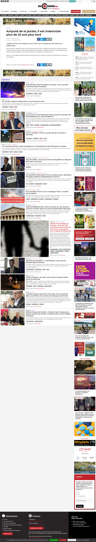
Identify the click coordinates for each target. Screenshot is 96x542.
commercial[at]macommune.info (36, 524)
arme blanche (29, 138)
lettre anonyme (40, 286)
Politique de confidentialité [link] (83, 540)
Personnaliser (71, 540)
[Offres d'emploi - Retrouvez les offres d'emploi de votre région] (84, 131)
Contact (5, 519)
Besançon (28, 131)
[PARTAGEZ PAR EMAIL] (47, 39)
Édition (50, 8)
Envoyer (79, 506)
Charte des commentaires (10, 523)
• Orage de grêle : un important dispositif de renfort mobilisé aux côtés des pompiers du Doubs (84, 58)
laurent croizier (38, 215)
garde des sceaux (66, 249)
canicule (28, 199)
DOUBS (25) (28, 157)
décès (11, 151)
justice (35, 286)
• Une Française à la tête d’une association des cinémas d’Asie (84, 78)
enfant (60, 249)
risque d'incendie (48, 199)
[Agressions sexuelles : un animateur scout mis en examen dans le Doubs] (13, 264)
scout (48, 269)
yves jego (41, 304)
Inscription (80, 238)
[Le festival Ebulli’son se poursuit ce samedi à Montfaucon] (84, 382)
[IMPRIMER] (50, 39)
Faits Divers (35, 131)
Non (79, 494)
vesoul (45, 183)
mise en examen (48, 286)
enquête (15, 151)
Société (62, 221)
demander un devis (36, 528)
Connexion (90, 238)
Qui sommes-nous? (8, 521)
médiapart (28, 304)
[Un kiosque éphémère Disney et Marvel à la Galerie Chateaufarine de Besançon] (84, 199)
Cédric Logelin (38, 269)
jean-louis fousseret (38, 321)
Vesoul (28, 173)
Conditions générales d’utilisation (12, 530)
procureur (67, 251)
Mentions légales (8, 528)
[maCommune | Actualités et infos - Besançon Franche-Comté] (48, 6)
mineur (44, 215)
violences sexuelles (54, 252)
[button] (91, 1)
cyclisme (11, 107)
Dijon (3, 99)
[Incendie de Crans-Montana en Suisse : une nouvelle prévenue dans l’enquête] (13, 88)
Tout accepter (53, 540)
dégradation (35, 138)
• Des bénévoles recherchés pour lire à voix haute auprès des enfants (83, 63)
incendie (35, 93)
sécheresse (55, 199)
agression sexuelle (30, 215)
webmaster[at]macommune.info (36, 537)
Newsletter (7, 533)
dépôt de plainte (34, 199)
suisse (40, 93)
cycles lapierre (5, 107)
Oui (78, 492)
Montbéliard (29, 113)
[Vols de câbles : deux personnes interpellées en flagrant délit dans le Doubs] (13, 163)
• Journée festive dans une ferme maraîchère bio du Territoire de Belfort (84, 68)
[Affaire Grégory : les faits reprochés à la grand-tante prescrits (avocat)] (13, 280)
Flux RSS (6, 526)
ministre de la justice (59, 251)
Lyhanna (52, 251)
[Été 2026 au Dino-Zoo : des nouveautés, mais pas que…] (84, 249)
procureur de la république (55, 125)
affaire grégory (29, 286)
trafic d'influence (35, 304)
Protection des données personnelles (13, 525)
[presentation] (75, 367)
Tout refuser (63, 540)
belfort (27, 125)
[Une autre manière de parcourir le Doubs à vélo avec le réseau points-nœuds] (84, 327)
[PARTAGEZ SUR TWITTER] (41, 39)
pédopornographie (38, 183)
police (45, 138)
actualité (34, 157)
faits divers (28, 167)
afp (27, 183)
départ (32, 125)
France (27, 292)
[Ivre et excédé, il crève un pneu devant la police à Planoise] (13, 136)
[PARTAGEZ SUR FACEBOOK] (38, 39)
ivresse (41, 138)
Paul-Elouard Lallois (45, 125)
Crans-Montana (29, 93)
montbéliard (37, 125)
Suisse (27, 83)
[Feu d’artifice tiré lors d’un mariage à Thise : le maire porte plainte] (13, 195)
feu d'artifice (41, 199)
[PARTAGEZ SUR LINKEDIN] (44, 39)
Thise (27, 189)
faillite (16, 107)
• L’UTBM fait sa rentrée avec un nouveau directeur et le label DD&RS (84, 74)
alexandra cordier (29, 321)
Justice (8, 28)
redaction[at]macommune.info (36, 521)
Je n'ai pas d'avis (81, 496)
